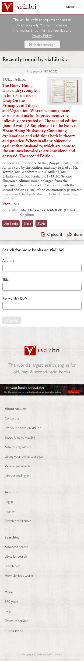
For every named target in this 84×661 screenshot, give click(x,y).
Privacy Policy (42, 35)
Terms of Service (53, 30)
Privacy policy (14, 629)
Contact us (12, 418)
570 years (11, 601)
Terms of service (16, 620)
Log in (9, 501)
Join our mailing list (18, 475)
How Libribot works (19, 575)
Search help (13, 565)
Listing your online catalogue (24, 456)
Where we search (17, 465)
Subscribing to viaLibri (20, 437)
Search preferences (18, 520)
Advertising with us (18, 446)
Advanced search (16, 546)
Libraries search (16, 556)
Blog (7, 610)
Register (10, 510)
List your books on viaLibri (23, 427)
